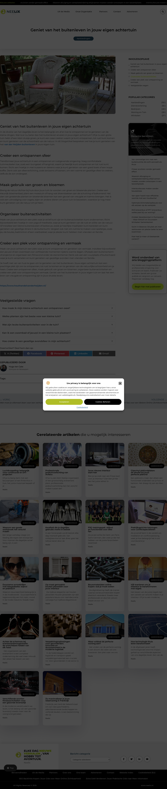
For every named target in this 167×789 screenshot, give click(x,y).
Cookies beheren (103, 402)
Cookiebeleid (82, 407)
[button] (120, 383)
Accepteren (64, 402)
